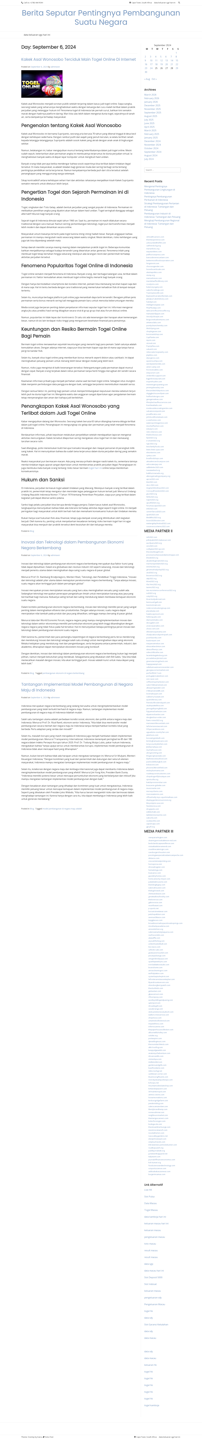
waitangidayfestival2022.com (158, 523)
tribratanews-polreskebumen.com (162, 1145)
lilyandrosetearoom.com (158, 982)
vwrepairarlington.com (157, 837)
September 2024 (152, 151)
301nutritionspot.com (157, 1091)
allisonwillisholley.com (157, 1032)
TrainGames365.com (154, 293)
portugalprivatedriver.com (157, 676)
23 (146, 68)
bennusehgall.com (154, 602)
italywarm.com (154, 1156)
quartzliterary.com (154, 699)
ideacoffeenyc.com (154, 649)
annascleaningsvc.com (157, 970)
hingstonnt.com (152, 263)
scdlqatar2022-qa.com (155, 549)
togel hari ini (95, 467)
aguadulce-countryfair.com (157, 732)
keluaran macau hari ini (156, 1223)
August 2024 (150, 155)
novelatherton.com (156, 1133)
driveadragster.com (156, 867)
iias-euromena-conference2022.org (161, 590)
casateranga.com (155, 1009)
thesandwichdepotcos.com (157, 390)
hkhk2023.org (151, 497)
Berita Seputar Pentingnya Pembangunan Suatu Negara (101, 17)
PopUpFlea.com (152, 346)
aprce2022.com (152, 479)
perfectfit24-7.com (153, 673)
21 (172, 64)
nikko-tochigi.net (155, 1071)
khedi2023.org (152, 557)
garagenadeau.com (154, 399)
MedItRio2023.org (153, 517)
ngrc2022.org (151, 443)
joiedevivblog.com (155, 1103)
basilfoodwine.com (156, 1068)
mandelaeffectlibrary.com (157, 281)
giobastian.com (154, 991)
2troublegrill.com (155, 1006)
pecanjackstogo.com (156, 955)
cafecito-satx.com (155, 949)
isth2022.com (151, 537)
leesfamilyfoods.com (155, 446)
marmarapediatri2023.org (157, 563)
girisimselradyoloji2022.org (157, 569)
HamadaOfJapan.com (155, 313)
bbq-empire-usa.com (155, 803)
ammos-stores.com (156, 1094)
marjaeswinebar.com (155, 643)
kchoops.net (153, 1083)
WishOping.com (152, 328)
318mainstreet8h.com (155, 691)
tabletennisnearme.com (156, 815)
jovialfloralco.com (153, 414)
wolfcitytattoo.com (156, 973)
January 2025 (151, 137)
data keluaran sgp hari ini (164, 2)
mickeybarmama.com (155, 770)
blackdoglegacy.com (156, 884)
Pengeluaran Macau (154, 1304)
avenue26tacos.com (156, 917)
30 (146, 72)
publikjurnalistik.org (156, 1150)
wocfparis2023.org (154, 543)
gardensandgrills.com (157, 1065)
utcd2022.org (151, 572)
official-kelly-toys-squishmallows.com (161, 797)
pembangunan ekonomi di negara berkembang (63, 673)
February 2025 (151, 134)
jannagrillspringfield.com (156, 708)
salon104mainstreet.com (156, 685)
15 (177, 60)
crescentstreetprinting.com (159, 861)
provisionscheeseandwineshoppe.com (162, 555)
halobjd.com (151, 302)
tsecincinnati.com (153, 605)
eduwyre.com (152, 429)
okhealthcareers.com (155, 237)
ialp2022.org (151, 578)
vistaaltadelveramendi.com (159, 846)
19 (161, 64)
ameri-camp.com (153, 367)
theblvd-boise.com (154, 434)
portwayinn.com (155, 1038)
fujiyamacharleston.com (156, 711)
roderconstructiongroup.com (158, 608)
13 (166, 60)
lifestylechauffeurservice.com (158, 402)
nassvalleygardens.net (158, 1136)
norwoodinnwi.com (156, 1112)
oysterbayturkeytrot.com (158, 976)
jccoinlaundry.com (153, 637)
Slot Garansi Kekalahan (156, 1324)
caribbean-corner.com (157, 1074)
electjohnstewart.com (157, 1139)
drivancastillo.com (155, 1056)
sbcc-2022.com (152, 485)
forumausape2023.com (156, 505)
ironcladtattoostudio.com (158, 964)
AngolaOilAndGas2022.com (157, 488)
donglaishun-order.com (156, 717)
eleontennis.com (153, 452)
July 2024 (148, 159)
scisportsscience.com (157, 1168)
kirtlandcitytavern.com (157, 1088)
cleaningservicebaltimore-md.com (162, 840)
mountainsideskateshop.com (160, 1085)
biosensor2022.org (154, 575)
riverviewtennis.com (154, 794)
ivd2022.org (151, 593)
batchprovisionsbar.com (156, 782)
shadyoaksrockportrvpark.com (159, 634)
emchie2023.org (152, 566)
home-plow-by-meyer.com (159, 879)
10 (151, 60)
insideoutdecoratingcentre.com (159, 408)
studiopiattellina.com (155, 705)
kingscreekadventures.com (157, 319)
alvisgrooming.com (154, 753)
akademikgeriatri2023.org (157, 561)
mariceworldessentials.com (157, 723)
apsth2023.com (152, 514)
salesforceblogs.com (155, 290)
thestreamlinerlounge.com (159, 1127)
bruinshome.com (155, 967)
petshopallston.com (156, 914)
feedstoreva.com (153, 806)
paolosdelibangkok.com (156, 761)
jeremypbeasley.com (155, 387)
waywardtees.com (154, 251)
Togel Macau (151, 1210)
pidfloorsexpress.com (155, 254)
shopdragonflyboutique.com (158, 776)
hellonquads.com (153, 617)
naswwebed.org (153, 470)
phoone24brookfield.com (156, 767)
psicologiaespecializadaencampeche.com (165, 855)
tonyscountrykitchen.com (156, 744)
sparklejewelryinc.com (157, 961)
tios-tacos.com (154, 947)
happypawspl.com (154, 664)
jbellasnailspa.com (154, 747)
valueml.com (151, 349)
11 (156, 60)
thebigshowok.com (156, 890)
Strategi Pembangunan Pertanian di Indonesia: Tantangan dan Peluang (161, 207)
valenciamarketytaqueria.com (160, 932)
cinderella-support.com (156, 375)
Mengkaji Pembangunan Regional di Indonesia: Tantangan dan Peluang (161, 224)
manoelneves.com (154, 278)
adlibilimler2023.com (154, 467)
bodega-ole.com (155, 1124)
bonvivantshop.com (154, 334)
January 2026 (151, 101)
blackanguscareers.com (158, 1118)
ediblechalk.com (153, 812)
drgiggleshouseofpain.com (157, 393)
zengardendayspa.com (158, 958)
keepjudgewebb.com (157, 1050)
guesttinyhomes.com (157, 876)
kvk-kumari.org (154, 1162)
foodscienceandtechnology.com (161, 1165)
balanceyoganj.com (154, 287)
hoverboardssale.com (155, 269)
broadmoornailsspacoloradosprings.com (165, 923)
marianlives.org (152, 248)
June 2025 (149, 123)
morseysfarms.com (154, 791)
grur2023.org (151, 494)
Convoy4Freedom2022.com (157, 491)
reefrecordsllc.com (156, 935)
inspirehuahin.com (154, 381)
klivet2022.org (152, 581)
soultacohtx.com (153, 821)
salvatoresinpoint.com (155, 411)
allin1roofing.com (155, 1047)
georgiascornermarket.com (157, 670)
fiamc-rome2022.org (154, 720)
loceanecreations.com (157, 1097)
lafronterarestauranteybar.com (161, 979)
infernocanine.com (156, 1026)
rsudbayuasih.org (155, 1148)
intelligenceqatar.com (155, 304)
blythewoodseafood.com (156, 758)
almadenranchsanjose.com (157, 461)
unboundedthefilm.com (156, 242)
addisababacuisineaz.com (159, 1171)
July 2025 (148, 119)
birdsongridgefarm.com (158, 1100)
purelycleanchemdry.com (156, 325)
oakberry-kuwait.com (155, 696)
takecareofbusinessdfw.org (158, 310)
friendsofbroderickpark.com (158, 702)
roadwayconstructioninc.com (158, 773)
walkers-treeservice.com (158, 1014)
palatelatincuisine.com (157, 882)
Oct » (154, 79)
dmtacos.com (153, 858)
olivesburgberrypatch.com (159, 985)
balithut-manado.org (154, 473)
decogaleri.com (152, 623)
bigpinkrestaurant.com (155, 378)
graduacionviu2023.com (158, 952)
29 (177, 68)
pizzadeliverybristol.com (156, 658)
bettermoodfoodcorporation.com (160, 260)
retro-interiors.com (154, 432)
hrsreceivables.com (154, 369)
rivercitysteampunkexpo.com (160, 1079)
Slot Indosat (150, 1284)
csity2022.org (151, 596)
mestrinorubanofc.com (157, 1130)
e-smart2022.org (153, 440)
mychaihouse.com (153, 750)
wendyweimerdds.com (155, 364)
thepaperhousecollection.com (160, 1029)
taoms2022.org (152, 587)
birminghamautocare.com (157, 741)
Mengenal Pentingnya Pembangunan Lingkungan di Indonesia (159, 189)
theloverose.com (155, 899)
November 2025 (152, 109)
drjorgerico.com (152, 358)
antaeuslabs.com (153, 322)
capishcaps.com (153, 823)
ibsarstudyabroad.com (155, 599)
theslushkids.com (155, 988)
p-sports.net (153, 908)
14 (172, 60)
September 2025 (152, 112)
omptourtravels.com (156, 1142)
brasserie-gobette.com (155, 785)
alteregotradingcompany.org (158, 476)
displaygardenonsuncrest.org (158, 800)
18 (156, 64)
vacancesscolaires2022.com (158, 526)
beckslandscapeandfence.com (161, 843)
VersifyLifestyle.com (154, 316)
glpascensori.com (155, 994)
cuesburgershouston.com (159, 852)
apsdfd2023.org (152, 503)
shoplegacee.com (153, 331)
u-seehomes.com (153, 420)
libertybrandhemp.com (157, 1109)
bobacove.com (152, 764)
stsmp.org (150, 275)
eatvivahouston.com (156, 887)
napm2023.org (152, 499)
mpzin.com (150, 340)
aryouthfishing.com (156, 941)
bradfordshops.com (154, 458)
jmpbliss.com (151, 355)
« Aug (147, 79)
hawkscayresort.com (155, 614)
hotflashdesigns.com (155, 396)
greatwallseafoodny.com (158, 896)
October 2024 (151, 148)
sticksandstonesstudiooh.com (160, 1012)
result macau (151, 1250)
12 (161, 60)
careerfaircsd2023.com (155, 511)
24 (151, 68)
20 (166, 64)
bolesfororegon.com (156, 1121)
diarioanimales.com (154, 620)
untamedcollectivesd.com (159, 1020)
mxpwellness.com (155, 1023)
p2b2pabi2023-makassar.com (158, 540)
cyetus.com (151, 455)
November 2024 (152, 144)
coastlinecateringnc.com (158, 849)
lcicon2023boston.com (155, 520)
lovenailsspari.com (154, 693)
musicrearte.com (153, 788)
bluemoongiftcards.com (158, 1077)
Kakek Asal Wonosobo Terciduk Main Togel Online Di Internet (78, 59)
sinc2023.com (151, 546)
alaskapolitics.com (154, 272)
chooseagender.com (155, 266)
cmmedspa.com (154, 1059)
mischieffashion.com (155, 426)
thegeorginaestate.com (156, 756)
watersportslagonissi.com (157, 423)
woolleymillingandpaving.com (160, 1000)
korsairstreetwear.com (157, 911)
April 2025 (149, 126)
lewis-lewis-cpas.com (155, 449)
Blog (32, 531)
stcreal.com (151, 343)
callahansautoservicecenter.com (160, 667)
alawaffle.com (154, 938)
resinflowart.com (155, 905)
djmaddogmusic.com (156, 1041)
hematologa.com (155, 870)
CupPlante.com (152, 337)
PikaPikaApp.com (153, 307)
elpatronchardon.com (155, 714)
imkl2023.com (151, 508)
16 (146, 64)
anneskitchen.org (155, 929)
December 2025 (152, 105)
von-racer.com (152, 679)
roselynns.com (152, 284)
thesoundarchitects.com (158, 1044)
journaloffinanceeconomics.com (161, 1159)
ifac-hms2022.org (153, 584)
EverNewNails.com (154, 405)
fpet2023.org (151, 438)
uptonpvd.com (154, 1003)
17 (151, 64)
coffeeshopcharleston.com (157, 682)
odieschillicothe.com (154, 652)
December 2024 (152, 141)
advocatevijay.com (154, 464)
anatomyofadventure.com (159, 1053)
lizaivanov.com (154, 873)
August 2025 (150, 116)
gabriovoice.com (155, 902)
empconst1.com (152, 373)
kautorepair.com (153, 640)
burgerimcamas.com (156, 1174)
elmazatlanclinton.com (155, 646)
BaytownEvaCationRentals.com (159, 296)
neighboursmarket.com (158, 1115)
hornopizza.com (155, 864)
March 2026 (150, 94)
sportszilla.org (152, 779)
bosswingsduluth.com (155, 738)
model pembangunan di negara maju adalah (62, 808)
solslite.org (152, 1035)
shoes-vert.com (152, 628)
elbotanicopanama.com (156, 631)
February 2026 (151, 98)
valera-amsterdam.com (158, 1106)
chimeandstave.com (156, 893)
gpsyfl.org (150, 826)
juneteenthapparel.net (157, 1153)
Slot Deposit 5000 (153, 1277)
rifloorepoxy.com (155, 997)
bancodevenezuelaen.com (157, 257)
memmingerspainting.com (157, 384)
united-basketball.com (157, 944)
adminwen (55, 66)
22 (177, 64)
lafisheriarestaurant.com (156, 726)
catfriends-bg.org (153, 245)
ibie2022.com (151, 482)
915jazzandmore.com (155, 729)
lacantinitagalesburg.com (156, 655)
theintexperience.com (155, 239)
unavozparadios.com (155, 626)
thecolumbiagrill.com (154, 552)
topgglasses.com (155, 920)
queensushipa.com (154, 361)
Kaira (39, 1437)
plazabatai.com (152, 611)
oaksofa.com (151, 818)
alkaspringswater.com (155, 688)
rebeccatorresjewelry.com (157, 352)
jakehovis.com (152, 735)
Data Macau (150, 1203)
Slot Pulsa (149, 1196)
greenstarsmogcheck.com (157, 661)
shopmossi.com (154, 1018)
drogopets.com (152, 809)
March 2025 (150, 130)
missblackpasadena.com (158, 926)
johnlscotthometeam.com (156, 417)
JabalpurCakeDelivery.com (157, 299)
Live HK (148, 1189)
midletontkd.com (155, 1062)
